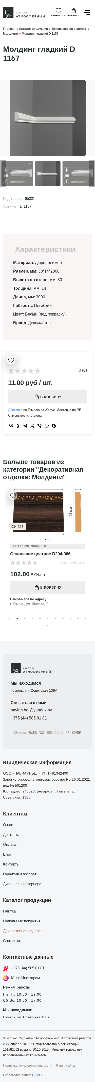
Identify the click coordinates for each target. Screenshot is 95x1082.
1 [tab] (9, 618)
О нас (8, 825)
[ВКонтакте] (11, 426)
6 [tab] (47, 618)
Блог (7, 854)
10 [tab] (78, 618)
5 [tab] (40, 618)
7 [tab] (55, 618)
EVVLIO (38, 1075)
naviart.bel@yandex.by (31, 710)
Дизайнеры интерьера (22, 884)
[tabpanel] (47, 551)
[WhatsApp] (47, 426)
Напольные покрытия (22, 921)
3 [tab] (24, 618)
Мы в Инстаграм (25, 978)
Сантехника (13, 941)
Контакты (11, 864)
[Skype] (54, 426)
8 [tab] (62, 618)
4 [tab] (32, 618)
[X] (32, 426)
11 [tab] (85, 618)
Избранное (58, 15)
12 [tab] (47, 625)
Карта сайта (65, 1065)
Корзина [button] (74, 15)
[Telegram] (25, 426)
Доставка (15, 410)
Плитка (9, 911)
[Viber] (39, 426)
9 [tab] (70, 618)
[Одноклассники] (18, 426)
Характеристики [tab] (45, 249)
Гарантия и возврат (19, 874)
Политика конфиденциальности (27, 1065)
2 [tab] (17, 618)
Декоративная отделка (23, 931)
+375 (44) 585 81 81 (29, 718)
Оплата (9, 844)
